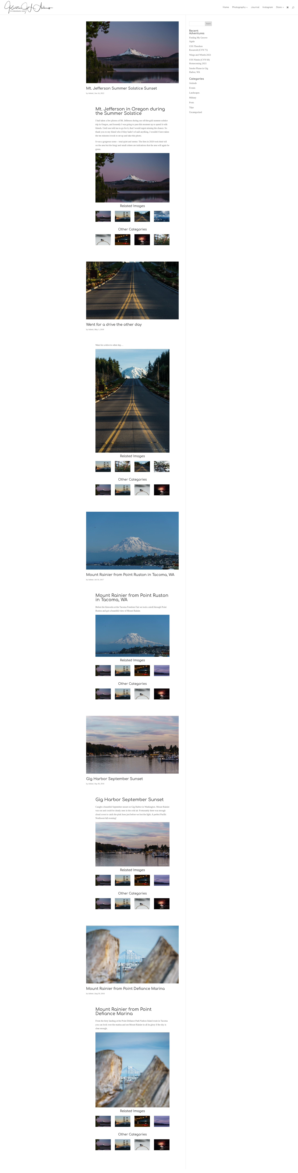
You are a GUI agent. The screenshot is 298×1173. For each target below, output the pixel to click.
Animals (193, 83)
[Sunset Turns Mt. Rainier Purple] (161, 670)
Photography (239, 7)
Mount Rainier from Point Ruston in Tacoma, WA (130, 575)
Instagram (267, 7)
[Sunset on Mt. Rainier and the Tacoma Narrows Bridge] (122, 216)
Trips (191, 107)
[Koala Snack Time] (161, 239)
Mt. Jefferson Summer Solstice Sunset (121, 88)
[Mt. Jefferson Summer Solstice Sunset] (132, 202)
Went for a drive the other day (114, 325)
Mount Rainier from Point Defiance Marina (125, 989)
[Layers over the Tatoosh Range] (161, 216)
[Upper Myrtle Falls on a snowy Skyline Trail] (161, 466)
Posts (191, 102)
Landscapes (194, 93)
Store (279, 7)
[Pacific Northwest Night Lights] (122, 239)
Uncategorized (195, 112)
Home (226, 7)
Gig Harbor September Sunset (114, 779)
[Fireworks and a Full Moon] (142, 239)
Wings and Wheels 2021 (200, 55)
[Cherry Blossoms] (132, 452)
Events (192, 88)
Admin (90, 93)
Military (192, 97)
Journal (255, 7)
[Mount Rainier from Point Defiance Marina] (132, 1107)
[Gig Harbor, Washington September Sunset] (132, 866)
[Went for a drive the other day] (142, 216)
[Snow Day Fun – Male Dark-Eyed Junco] (103, 239)
